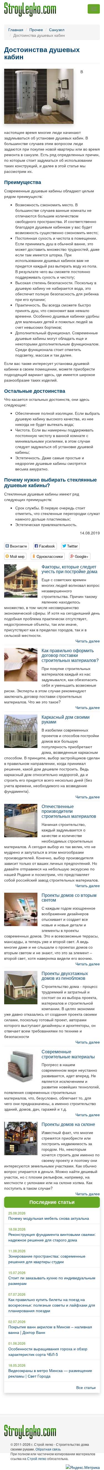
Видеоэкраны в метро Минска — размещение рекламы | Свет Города (50, 1373)
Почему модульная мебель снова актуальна (48, 1218)
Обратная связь (48, 1449)
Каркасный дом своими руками (66, 719)
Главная (15, 29)
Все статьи (86, 1387)
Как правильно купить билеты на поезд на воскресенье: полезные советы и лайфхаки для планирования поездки (51, 1305)
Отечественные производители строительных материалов (69, 811)
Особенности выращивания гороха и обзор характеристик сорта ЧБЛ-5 (47, 1351)
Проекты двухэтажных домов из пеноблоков (65, 975)
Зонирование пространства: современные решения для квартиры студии (46, 1258)
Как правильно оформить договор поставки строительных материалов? (70, 655)
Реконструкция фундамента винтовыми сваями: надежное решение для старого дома (52, 1237)
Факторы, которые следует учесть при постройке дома (69, 569)
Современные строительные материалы (68, 1054)
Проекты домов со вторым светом (69, 897)
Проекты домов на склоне (68, 1124)
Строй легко (36, 1458)
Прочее (36, 29)
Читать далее (87, 641)
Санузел (56, 29)
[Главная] (30, 9)
